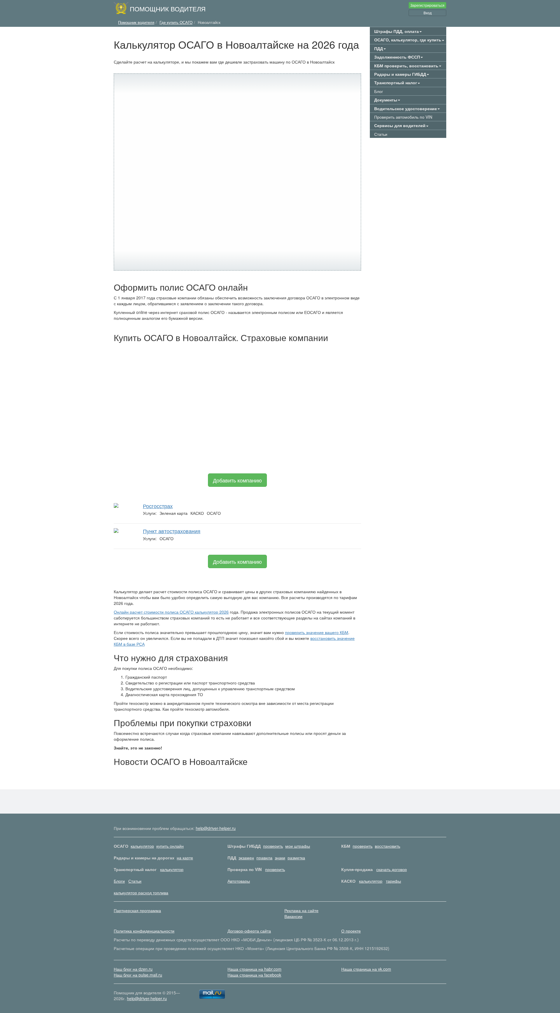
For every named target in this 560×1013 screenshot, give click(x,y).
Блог (378, 91)
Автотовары (239, 881)
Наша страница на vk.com (366, 969)
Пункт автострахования (171, 531)
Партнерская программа (137, 910)
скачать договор (391, 869)
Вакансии (293, 916)
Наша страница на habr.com (254, 969)
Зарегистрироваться (427, 5)
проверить (273, 846)
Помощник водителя (168, 8)
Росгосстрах (158, 506)
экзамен (246, 858)
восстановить (387, 846)
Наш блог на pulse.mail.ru (138, 975)
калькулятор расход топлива (141, 893)
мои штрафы (297, 846)
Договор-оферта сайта (249, 931)
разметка (296, 858)
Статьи (380, 134)
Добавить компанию (237, 480)
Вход (428, 12)
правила (264, 858)
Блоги (119, 881)
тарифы (393, 881)
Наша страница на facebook (254, 975)
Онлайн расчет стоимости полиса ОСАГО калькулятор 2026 (171, 612)
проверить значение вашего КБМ (316, 632)
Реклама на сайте (301, 910)
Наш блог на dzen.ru (133, 969)
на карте (185, 858)
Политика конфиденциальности (144, 931)
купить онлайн (170, 846)
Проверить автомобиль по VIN (403, 117)
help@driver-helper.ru (216, 828)
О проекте (351, 931)
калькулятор (142, 846)
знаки (280, 858)
